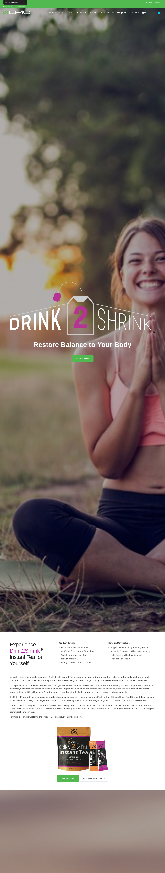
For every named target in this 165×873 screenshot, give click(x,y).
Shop (62, 12)
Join (70, 12)
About (93, 12)
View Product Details (94, 778)
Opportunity (107, 12)
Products (81, 12)
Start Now (82, 358)
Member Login (137, 12)
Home (52, 12)
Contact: (149, 3)
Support (121, 12)
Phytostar (157, 3)
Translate (21, 7)
